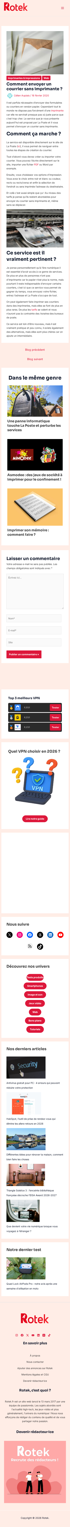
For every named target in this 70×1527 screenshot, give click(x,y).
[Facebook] (30, 935)
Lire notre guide (35, 818)
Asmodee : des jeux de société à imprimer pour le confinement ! (34, 477)
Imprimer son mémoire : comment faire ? (28, 532)
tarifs (34, 309)
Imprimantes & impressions (24, 78)
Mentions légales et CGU (35, 1374)
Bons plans (35, 1020)
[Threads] (40, 935)
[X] (9, 935)
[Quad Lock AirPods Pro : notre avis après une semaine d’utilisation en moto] (26, 1268)
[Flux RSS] (30, 946)
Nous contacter (35, 1361)
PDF (36, 164)
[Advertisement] (35, 873)
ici (19, 146)
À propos (35, 1355)
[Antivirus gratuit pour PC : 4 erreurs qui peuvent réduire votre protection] (26, 1068)
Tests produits (35, 977)
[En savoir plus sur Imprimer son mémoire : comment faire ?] (35, 506)
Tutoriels (35, 1029)
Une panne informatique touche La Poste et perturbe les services (34, 425)
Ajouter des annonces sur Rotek (35, 1368)
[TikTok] (40, 947)
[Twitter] (27, 1335)
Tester (55, 707)
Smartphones (35, 985)
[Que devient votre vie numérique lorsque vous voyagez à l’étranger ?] (23, 1211)
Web (46, 78)
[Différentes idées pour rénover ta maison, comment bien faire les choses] (26, 1139)
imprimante (57, 110)
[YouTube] (60, 935)
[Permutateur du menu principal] (62, 8)
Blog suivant (35, 359)
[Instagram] (20, 935)
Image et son (35, 994)
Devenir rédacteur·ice (35, 1380)
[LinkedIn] (50, 935)
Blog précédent (35, 349)
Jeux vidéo (35, 1003)
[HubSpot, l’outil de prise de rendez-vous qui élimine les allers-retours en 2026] (23, 1103)
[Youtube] (33, 1335)
